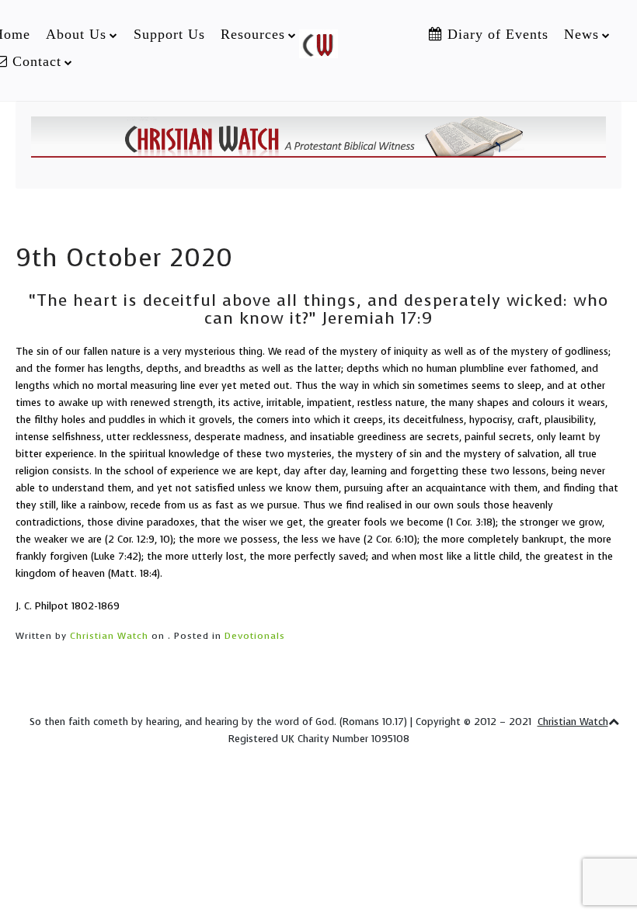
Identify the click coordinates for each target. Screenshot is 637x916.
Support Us (169, 34)
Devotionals (255, 636)
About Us (76, 34)
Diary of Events (495, 34)
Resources (253, 34)
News (581, 34)
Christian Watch (109, 636)
